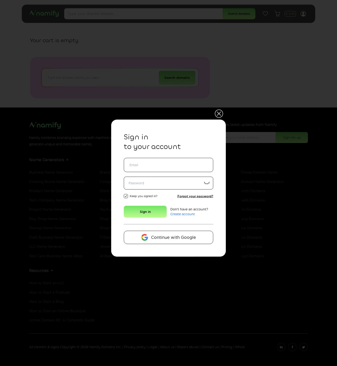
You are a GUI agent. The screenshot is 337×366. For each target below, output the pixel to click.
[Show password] (207, 183)
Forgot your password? (195, 196)
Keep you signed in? (143, 196)
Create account (182, 214)
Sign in (145, 212)
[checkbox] (126, 196)
